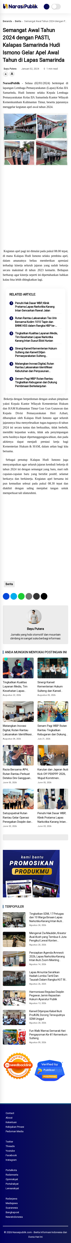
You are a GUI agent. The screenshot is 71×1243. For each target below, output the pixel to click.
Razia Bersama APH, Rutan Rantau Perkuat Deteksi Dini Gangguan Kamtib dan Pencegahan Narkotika (18, 774)
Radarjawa (11, 1198)
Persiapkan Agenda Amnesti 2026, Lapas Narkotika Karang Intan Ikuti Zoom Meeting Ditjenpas (47, 956)
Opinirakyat (12, 1179)
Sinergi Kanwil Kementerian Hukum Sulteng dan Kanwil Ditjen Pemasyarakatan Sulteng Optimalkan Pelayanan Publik (36, 352)
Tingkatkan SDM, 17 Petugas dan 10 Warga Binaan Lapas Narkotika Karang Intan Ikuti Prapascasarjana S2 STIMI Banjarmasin (46, 917)
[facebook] (6, 596)
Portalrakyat (12, 1183)
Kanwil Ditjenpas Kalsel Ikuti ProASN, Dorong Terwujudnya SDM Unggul (47, 1015)
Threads (10, 1146)
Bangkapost (12, 1212)
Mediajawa (12, 1203)
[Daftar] (46, 7)
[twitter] (13, 596)
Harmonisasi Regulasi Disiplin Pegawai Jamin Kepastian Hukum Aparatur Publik (46, 995)
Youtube (10, 1150)
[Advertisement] (35, 208)
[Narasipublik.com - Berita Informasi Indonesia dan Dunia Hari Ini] (20, 9)
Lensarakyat (12, 1188)
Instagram (11, 1159)
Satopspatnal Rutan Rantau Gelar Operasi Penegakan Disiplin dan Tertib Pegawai (17, 818)
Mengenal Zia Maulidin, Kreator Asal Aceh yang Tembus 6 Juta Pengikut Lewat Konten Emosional (47, 937)
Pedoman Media (14, 1131)
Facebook (11, 1155)
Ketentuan (11, 1122)
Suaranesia (12, 1207)
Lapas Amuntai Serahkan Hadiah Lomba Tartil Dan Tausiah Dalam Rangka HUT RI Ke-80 (47, 976)
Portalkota (11, 1170)
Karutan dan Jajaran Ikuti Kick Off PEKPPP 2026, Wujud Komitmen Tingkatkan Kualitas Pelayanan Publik (52, 774)
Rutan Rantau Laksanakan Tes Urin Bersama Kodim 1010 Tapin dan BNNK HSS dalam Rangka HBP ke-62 (36, 322)
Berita (18, 21)
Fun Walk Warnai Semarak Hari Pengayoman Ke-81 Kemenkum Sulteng (48, 1034)
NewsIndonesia (14, 1216)
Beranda (7, 21)
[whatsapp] (21, 596)
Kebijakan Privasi (15, 1126)
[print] (29, 596)
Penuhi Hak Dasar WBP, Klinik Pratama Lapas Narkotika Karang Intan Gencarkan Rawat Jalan (35, 307)
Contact (10, 1113)
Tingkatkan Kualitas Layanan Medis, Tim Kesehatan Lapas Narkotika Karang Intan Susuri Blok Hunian (36, 337)
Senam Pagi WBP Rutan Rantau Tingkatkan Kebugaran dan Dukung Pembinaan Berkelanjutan (36, 382)
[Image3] (31, 896)
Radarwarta (12, 1174)
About (9, 1117)
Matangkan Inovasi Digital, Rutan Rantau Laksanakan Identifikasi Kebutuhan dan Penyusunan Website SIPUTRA (34, 367)
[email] (36, 596)
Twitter (9, 1141)
